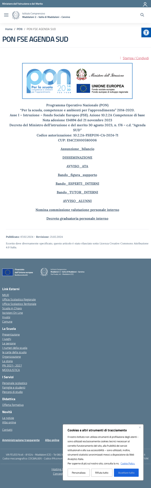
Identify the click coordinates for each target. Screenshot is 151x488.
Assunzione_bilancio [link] (77, 149)
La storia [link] (7, 361)
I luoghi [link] (6, 339)
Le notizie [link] (8, 418)
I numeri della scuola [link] (14, 348)
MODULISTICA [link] (11, 370)
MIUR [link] (5, 295)
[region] (103, 452)
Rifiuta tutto (101, 473)
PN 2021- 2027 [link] (12, 365)
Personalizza (78, 473)
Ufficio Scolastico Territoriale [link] (19, 304)
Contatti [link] (7, 429)
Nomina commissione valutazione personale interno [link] (77, 210)
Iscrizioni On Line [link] (12, 312)
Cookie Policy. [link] (128, 463)
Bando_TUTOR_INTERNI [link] (77, 192)
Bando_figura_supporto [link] (77, 175)
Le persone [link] (9, 343)
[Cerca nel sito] (142, 15)
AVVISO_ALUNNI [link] (77, 201)
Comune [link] (7, 321)
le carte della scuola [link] (14, 352)
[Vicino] (140, 427)
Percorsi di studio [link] (12, 392)
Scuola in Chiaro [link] (12, 308)
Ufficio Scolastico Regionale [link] (19, 299)
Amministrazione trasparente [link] (21, 440)
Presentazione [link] (11, 334)
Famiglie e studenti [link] (13, 387)
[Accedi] (145, 4)
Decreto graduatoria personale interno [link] (77, 218)
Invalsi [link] (6, 317)
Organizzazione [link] (11, 356)
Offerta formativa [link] (13, 405)
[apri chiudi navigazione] (6, 15)
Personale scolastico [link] (14, 383)
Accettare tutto (126, 473)
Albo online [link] (9, 422)
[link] (146, 32)
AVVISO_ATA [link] (77, 166)
